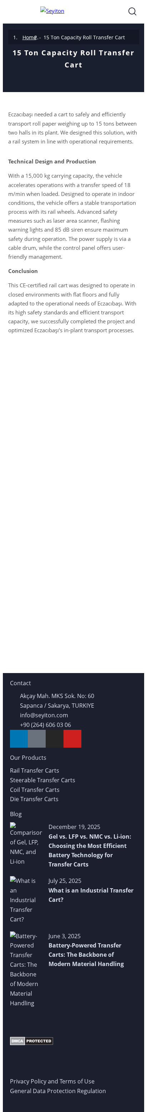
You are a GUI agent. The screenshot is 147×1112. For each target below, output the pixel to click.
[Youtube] (72, 739)
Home (29, 37)
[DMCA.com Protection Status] (31, 1041)
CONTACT (73, 472)
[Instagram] (55, 739)
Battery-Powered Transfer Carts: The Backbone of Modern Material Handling (86, 954)
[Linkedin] (19, 739)
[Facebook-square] (37, 739)
